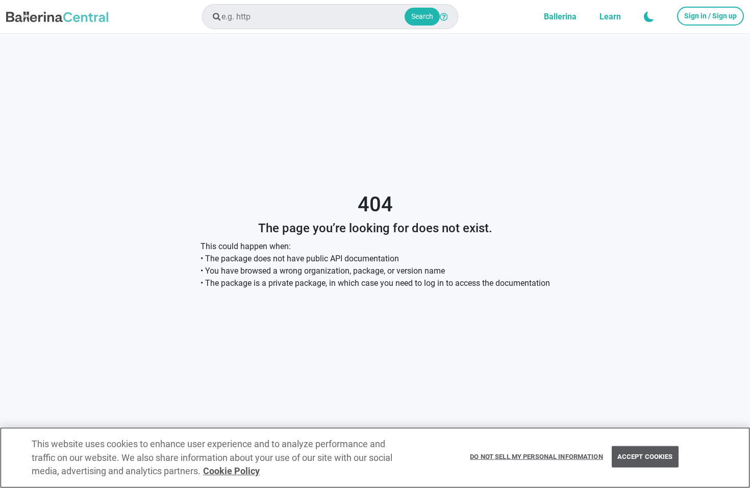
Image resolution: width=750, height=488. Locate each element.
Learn (610, 16)
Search (422, 16)
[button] (649, 17)
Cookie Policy (231, 471)
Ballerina (560, 16)
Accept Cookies (645, 456)
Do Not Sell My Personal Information (536, 456)
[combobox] (330, 16)
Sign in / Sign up (710, 16)
